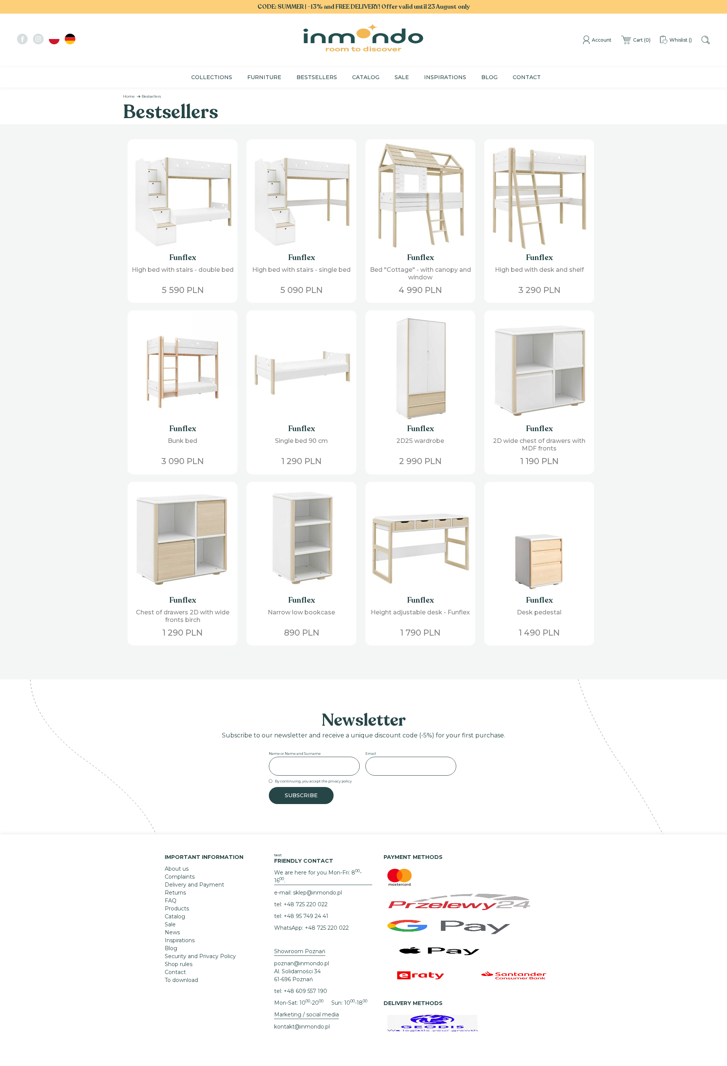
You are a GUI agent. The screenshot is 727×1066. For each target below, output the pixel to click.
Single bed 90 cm (301, 440)
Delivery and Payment (194, 884)
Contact (527, 77)
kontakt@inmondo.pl (302, 1026)
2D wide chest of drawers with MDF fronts (539, 444)
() (642, 40)
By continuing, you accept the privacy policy (313, 781)
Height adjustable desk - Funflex (420, 612)
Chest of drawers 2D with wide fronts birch (182, 616)
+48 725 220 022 (306, 904)
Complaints (180, 876)
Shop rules (178, 964)
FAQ (170, 900)
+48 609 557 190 (305, 991)
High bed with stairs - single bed (301, 269)
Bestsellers (316, 77)
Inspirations (445, 77)
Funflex (182, 257)
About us (177, 868)
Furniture (264, 77)
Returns (175, 892)
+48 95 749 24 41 (306, 916)
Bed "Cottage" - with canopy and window (420, 273)
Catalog (365, 77)
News (172, 932)
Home (129, 96)
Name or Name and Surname (295, 753)
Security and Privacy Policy (200, 956)
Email (370, 753)
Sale (402, 77)
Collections (211, 77)
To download (181, 980)
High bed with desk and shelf (539, 269)
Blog (489, 77)
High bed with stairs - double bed (183, 269)
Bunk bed (182, 440)
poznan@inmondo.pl (301, 963)
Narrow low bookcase (301, 612)
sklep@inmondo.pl (317, 892)
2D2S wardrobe (420, 440)
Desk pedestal (539, 612)
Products (177, 908)
